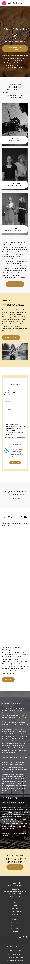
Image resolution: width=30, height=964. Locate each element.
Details (8, 679)
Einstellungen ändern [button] (15, 954)
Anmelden (15, 462)
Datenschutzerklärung (15, 911)
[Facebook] (26, 937)
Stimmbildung (15, 926)
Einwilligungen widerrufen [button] (15, 960)
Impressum (15, 914)
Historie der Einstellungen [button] (15, 957)
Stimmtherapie (15, 923)
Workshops (15, 929)
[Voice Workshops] (15, 124)
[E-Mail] (20, 937)
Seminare (15, 932)
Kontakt (15, 906)
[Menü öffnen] (26, 3)
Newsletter (15, 908)
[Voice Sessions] (15, 169)
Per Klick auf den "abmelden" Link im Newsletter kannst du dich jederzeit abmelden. (14, 438)
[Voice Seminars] (15, 214)
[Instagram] (23, 937)
